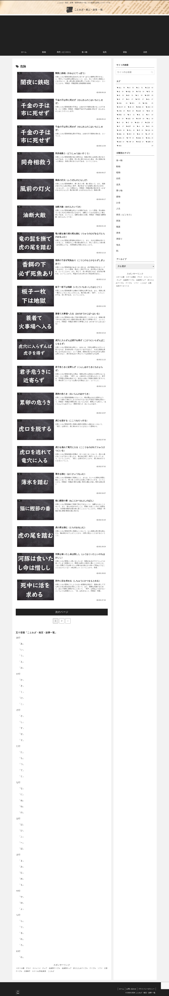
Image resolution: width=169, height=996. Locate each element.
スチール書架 (131, 277)
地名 (118, 245)
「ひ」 (22, 830)
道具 (118, 184)
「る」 (22, 933)
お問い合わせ (131, 989)
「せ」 (22, 734)
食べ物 (119, 160)
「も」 (22, 885)
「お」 (22, 668)
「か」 (22, 680)
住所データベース (122, 286)
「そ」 (22, 740)
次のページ (61, 612)
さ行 (18, 710)
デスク (28, 968)
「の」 (22, 812)
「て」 (22, 770)
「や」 (22, 897)
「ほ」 (22, 848)
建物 (118, 196)
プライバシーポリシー (146, 989)
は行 (18, 818)
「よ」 (22, 909)
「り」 (22, 927)
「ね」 (22, 806)
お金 (118, 202)
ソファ (100, 968)
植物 (118, 172)
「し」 (22, 722)
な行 (18, 782)
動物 (118, 166)
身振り (119, 239)
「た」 (22, 752)
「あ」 (22, 643)
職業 (118, 227)
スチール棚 (20, 968)
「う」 (22, 655)
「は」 (22, 824)
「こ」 (22, 704)
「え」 (22, 662)
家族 (118, 221)
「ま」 (22, 860)
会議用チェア (67, 968)
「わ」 (22, 957)
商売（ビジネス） (124, 215)
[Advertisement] (84, 31)
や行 (18, 891)
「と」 (22, 776)
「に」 (22, 794)
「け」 (22, 698)
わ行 (18, 951)
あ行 (18, 637)
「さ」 (22, 716)
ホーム (121, 989)
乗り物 (119, 191)
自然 (118, 178)
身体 (118, 233)
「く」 (22, 692)
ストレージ (37, 968)
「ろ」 (22, 945)
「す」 (22, 728)
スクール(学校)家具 (39, 971)
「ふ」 (22, 836)
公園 (149, 283)
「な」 (22, 788)
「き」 (22, 686)
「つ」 (22, 764)
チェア (44, 968)
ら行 (18, 915)
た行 (18, 746)
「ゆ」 (22, 903)
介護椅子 (27, 971)
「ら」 (22, 921)
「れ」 (22, 939)
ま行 (18, 854)
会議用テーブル (54, 968)
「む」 (22, 873)
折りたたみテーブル (80, 968)
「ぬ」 (22, 800)
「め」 (22, 879)
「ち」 (22, 758)
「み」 (22, 867)
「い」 (22, 650)
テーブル (92, 968)
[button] (152, 72)
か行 (18, 674)
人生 (118, 209)
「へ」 (22, 842)
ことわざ (51, 971)
